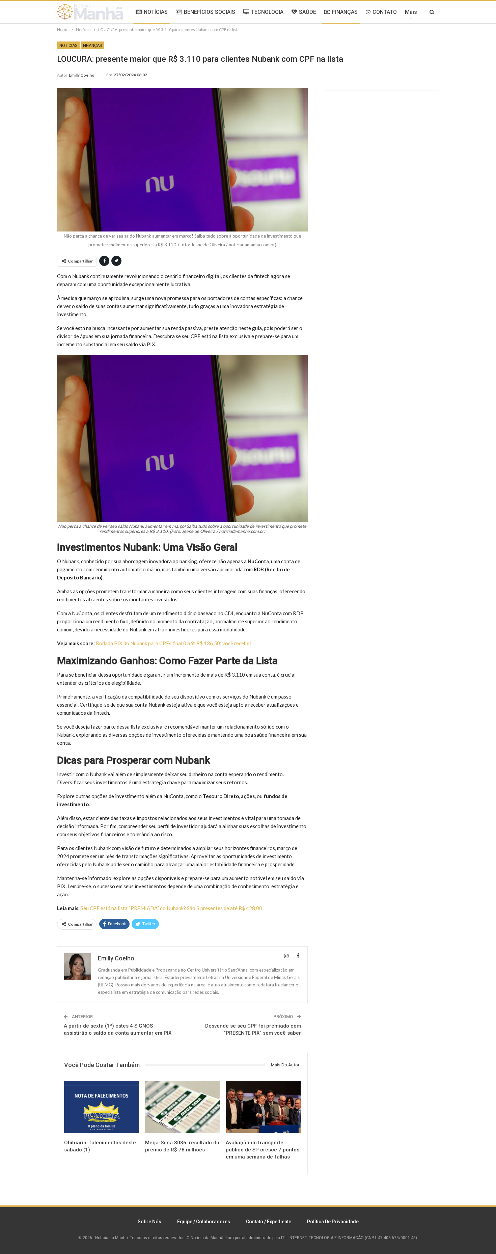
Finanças (92, 45)
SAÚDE (307, 12)
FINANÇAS (345, 12)
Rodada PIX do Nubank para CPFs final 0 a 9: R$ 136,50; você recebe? (174, 643)
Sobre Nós (149, 1221)
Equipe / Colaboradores (203, 1221)
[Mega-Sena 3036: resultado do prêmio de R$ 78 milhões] (182, 1107)
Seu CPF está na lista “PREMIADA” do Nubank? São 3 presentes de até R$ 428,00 (171, 908)
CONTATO (385, 12)
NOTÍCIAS (156, 12)
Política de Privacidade (333, 1221)
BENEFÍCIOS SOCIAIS (209, 12)
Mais (411, 12)
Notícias (68, 45)
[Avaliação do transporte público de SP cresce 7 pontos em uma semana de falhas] (263, 1107)
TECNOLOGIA (267, 12)
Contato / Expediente (268, 1221)
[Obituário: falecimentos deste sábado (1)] (101, 1107)
